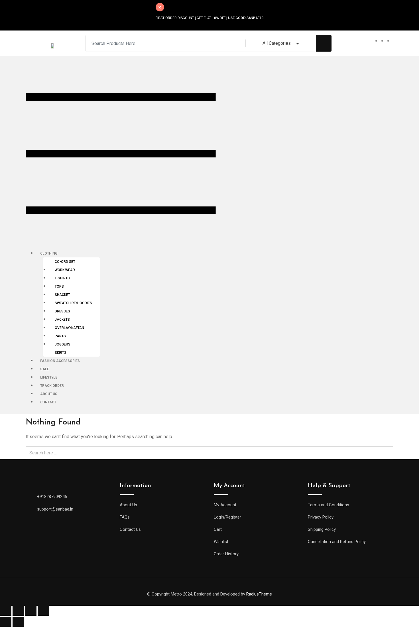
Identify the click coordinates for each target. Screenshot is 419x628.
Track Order (52, 386)
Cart (218, 529)
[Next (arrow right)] (18, 622)
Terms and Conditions (328, 504)
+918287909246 (52, 496)
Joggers (62, 344)
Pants (60, 336)
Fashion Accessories (60, 361)
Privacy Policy (320, 517)
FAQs (125, 517)
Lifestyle (48, 377)
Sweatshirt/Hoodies (73, 303)
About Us (48, 394)
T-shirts (62, 278)
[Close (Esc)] (5, 611)
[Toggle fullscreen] (30, 611)
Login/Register (227, 517)
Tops (59, 286)
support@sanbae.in (55, 509)
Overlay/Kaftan (69, 328)
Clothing (49, 253)
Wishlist (221, 541)
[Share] (18, 611)
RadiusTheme (259, 594)
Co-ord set (65, 262)
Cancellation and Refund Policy (337, 541)
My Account (225, 504)
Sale (44, 369)
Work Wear (65, 270)
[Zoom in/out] (43, 611)
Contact (48, 402)
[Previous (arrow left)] (5, 622)
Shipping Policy (322, 529)
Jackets (62, 320)
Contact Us (130, 529)
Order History (226, 553)
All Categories (277, 43)
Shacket (62, 295)
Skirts (60, 353)
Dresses (62, 311)
